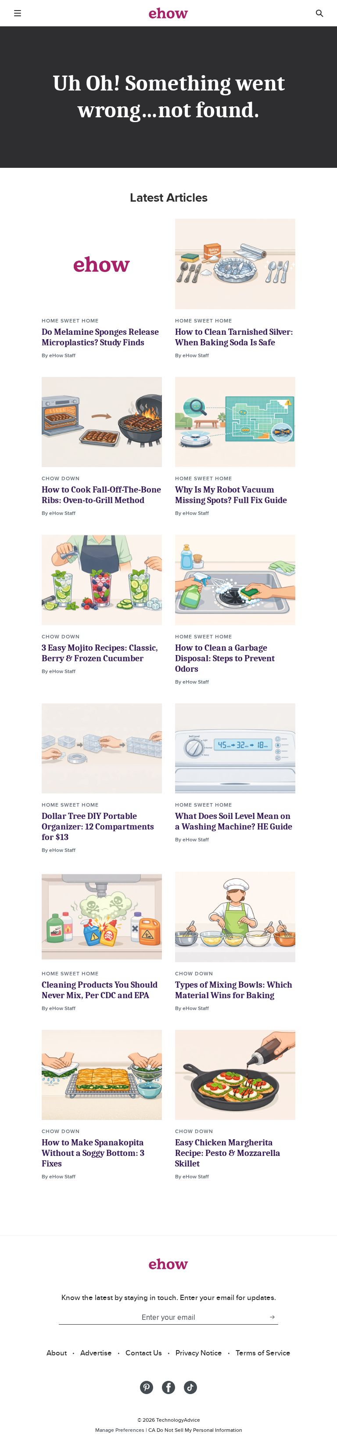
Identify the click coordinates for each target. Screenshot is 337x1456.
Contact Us (143, 1352)
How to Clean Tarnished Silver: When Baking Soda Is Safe (234, 337)
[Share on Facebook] (168, 1387)
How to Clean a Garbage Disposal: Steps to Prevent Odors (225, 658)
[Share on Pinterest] (146, 1387)
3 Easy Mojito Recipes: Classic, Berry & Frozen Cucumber (100, 653)
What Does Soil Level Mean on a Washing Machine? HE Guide (233, 821)
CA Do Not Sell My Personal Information (195, 1430)
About (57, 1352)
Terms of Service (263, 1352)
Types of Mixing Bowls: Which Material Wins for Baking (233, 990)
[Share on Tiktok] (190, 1387)
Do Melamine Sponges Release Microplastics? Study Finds (100, 337)
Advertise (96, 1352)
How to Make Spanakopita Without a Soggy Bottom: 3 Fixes (93, 1153)
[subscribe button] (272, 1317)
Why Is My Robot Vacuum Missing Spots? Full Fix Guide (231, 495)
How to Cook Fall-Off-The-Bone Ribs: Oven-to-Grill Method (101, 495)
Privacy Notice (199, 1352)
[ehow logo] (168, 13)
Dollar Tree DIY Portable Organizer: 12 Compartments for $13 (98, 826)
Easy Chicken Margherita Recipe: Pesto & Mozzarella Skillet (227, 1153)
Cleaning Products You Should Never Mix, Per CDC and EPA (100, 990)
